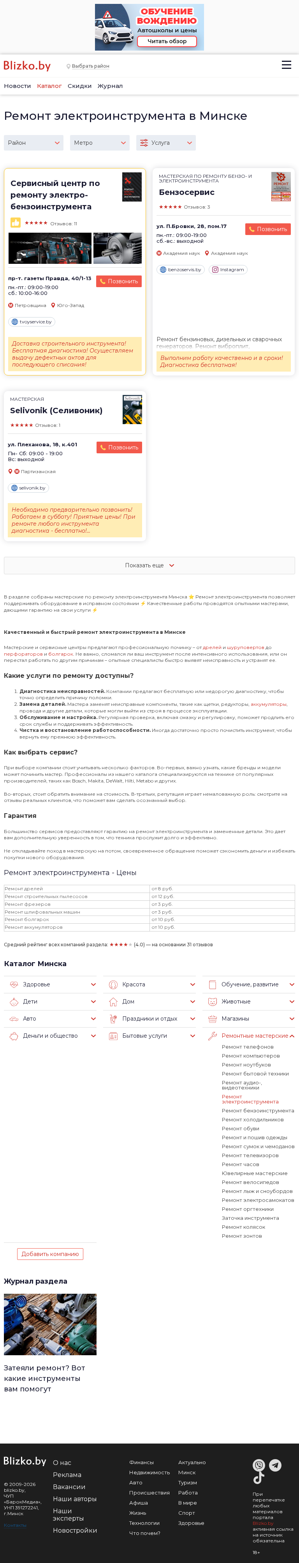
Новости (17, 86)
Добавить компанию (50, 1254)
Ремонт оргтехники (248, 1209)
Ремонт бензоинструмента (258, 1110)
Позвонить (123, 281)
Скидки (80, 86)
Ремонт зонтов (242, 1236)
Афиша (138, 1503)
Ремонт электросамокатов (258, 1200)
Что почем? (144, 1533)
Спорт (186, 1513)
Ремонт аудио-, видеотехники (242, 1085)
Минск (186, 1472)
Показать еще (145, 565)
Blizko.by (263, 1523)
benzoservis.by (184, 269)
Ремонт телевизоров (250, 1155)
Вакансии (69, 1487)
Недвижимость (149, 1472)
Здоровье (191, 1523)
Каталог (49, 86)
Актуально (192, 1462)
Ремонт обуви (240, 1128)
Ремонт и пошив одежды (254, 1137)
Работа (188, 1492)
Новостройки (75, 1530)
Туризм (187, 1482)
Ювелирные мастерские (255, 1173)
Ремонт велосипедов (250, 1182)
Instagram (232, 269)
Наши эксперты (68, 1514)
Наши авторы (75, 1499)
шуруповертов (246, 647)
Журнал (110, 86)
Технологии (144, 1523)
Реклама (67, 1475)
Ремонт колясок (243, 1227)
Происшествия (149, 1492)
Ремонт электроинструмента (250, 1099)
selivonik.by (32, 488)
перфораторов (24, 654)
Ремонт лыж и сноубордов (257, 1191)
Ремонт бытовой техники (255, 1073)
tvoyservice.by (36, 322)
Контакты (15, 1525)
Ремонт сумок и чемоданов (258, 1146)
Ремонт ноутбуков (246, 1064)
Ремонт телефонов (248, 1047)
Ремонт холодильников (253, 1119)
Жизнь (137, 1513)
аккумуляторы (269, 704)
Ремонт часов (240, 1164)
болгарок (60, 654)
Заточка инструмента (250, 1218)
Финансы (141, 1462)
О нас (62, 1463)
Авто (135, 1482)
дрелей (213, 647)
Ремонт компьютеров (251, 1056)
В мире (187, 1503)
